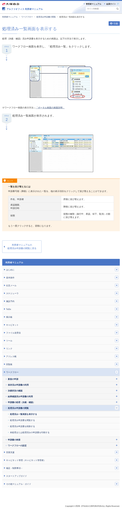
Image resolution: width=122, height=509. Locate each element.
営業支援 (10, 452)
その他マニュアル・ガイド (18, 484)
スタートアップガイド (16, 476)
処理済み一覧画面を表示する (23, 414)
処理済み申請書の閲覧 (46, 17)
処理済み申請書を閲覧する (22, 420)
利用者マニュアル (10, 17)
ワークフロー (27, 17)
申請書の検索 (14, 440)
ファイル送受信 (13, 333)
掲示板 (9, 317)
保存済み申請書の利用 (18, 385)
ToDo (8, 309)
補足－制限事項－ (14, 468)
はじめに (10, 270)
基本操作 (10, 277)
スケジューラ (12, 293)
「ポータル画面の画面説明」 (50, 107)
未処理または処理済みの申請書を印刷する (30, 432)
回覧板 (9, 364)
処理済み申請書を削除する (22, 426)
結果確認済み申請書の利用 (20, 396)
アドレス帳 (11, 356)
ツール (9, 340)
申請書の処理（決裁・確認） (21, 402)
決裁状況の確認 (15, 390)
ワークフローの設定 (17, 445)
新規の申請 (13, 379)
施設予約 (10, 301)
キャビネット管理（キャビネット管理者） (26, 460)
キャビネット (12, 325)
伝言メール (11, 285)
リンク (9, 348)
